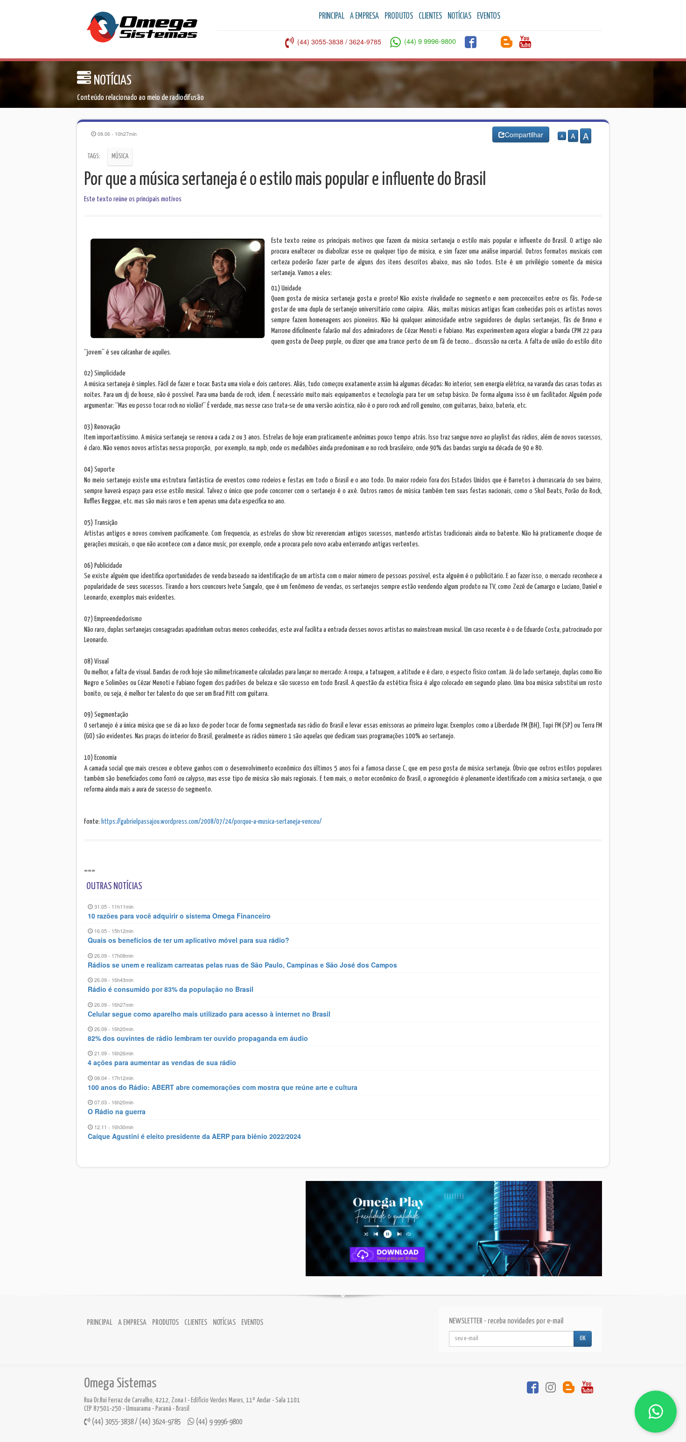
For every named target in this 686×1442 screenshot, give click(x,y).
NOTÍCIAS (459, 16)
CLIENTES (430, 16)
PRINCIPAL (331, 16)
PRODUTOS (399, 16)
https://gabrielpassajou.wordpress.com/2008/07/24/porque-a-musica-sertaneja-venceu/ (211, 821)
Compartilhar (524, 134)
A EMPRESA (364, 16)
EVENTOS (488, 16)
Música (120, 156)
